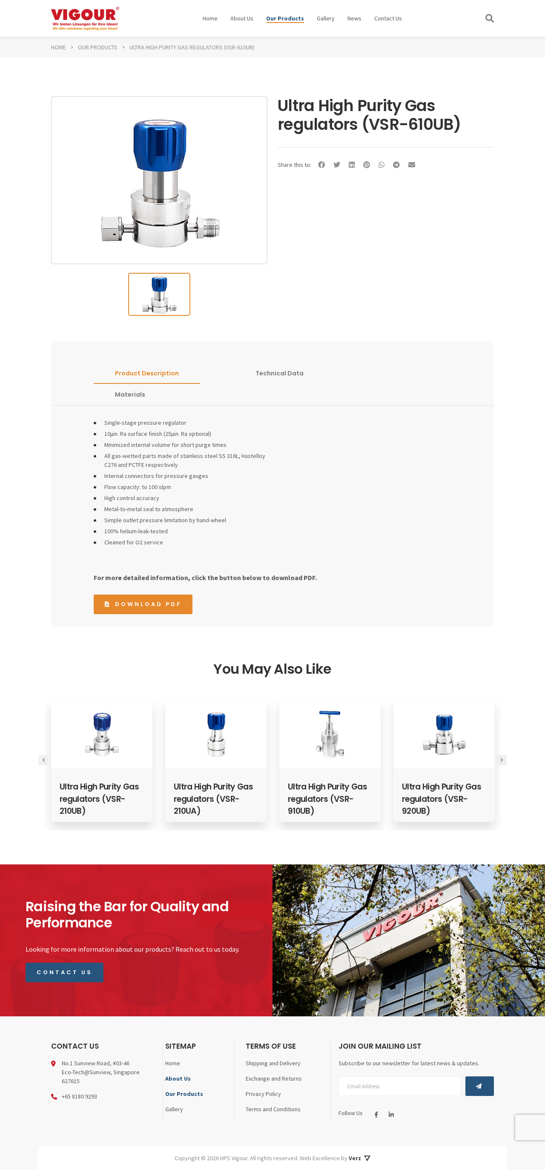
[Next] (501, 760)
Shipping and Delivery (273, 1063)
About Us (241, 18)
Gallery (326, 18)
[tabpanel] (103, 760)
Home (210, 18)
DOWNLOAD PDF (148, 604)
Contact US (64, 972)
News (354, 18)
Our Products (285, 18)
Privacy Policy (263, 1094)
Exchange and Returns (274, 1078)
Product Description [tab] (147, 373)
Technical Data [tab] (279, 373)
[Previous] (43, 760)
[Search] (489, 18)
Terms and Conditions (273, 1109)
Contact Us (388, 18)
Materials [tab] (130, 394)
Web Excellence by (330, 1158)
